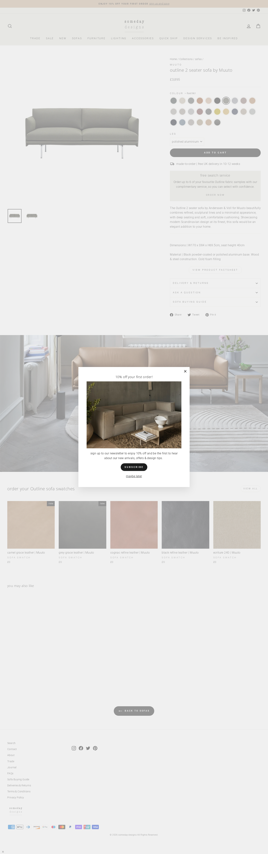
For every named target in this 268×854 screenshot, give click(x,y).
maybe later (134, 476)
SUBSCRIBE (134, 467)
